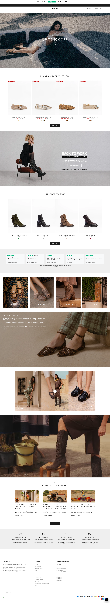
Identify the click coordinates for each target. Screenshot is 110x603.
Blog (36, 585)
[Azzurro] (43, 120)
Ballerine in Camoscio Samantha (43, 117)
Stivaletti (54, 11)
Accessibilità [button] (37, 581)
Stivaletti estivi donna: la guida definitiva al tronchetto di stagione (83, 506)
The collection (20, 408)
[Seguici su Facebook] (3, 592)
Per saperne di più (18, 518)
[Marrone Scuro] (44, 120)
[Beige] (18, 120)
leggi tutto (55, 523)
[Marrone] (66, 120)
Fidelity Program (84, 11)
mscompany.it (54, 597)
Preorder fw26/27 (25, 11)
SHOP (55, 44)
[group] (55, 158)
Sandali (47, 11)
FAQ (36, 570)
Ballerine (40, 11)
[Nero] (43, 238)
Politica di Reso (38, 577)
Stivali (61, 11)
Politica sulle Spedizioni (39, 575)
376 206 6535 (59, 578)
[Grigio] (89, 120)
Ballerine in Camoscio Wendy (19, 117)
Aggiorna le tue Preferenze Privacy (42, 583)
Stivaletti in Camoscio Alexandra (19, 235)
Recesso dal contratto (39, 587)
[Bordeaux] (90, 238)
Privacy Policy (38, 566)
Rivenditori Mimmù (39, 579)
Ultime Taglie (68, 11)
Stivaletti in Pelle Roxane (90, 235)
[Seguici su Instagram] (7, 592)
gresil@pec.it (58, 580)
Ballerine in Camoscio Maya (67, 117)
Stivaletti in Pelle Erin (43, 235)
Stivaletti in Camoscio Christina (67, 235)
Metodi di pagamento (39, 572)
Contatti (36, 564)
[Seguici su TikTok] (10, 592)
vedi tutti (55, 125)
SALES (33, 11)
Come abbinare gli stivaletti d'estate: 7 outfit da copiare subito (25, 506)
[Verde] (18, 238)
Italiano (95, 8)
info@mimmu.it (59, 577)
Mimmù (76, 11)
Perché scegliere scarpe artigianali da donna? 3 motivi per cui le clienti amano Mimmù (54, 506)
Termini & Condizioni (39, 568)
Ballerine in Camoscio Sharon (90, 117)
